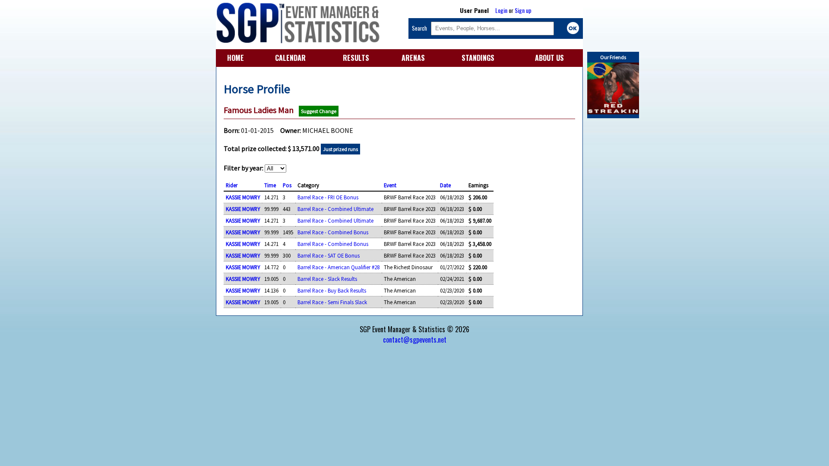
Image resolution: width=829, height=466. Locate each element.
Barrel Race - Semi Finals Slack (332, 302)
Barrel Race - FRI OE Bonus (327, 197)
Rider (231, 185)
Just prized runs (340, 149)
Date (445, 185)
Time (270, 185)
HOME (235, 58)
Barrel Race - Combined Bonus (332, 232)
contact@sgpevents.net (414, 339)
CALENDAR (290, 58)
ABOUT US (549, 58)
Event (390, 185)
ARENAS (413, 58)
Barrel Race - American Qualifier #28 (338, 267)
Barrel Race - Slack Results (327, 278)
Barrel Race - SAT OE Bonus (328, 255)
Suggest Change (318, 111)
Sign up (523, 10)
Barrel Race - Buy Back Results (331, 290)
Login (501, 10)
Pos (287, 185)
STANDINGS (478, 58)
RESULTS (356, 58)
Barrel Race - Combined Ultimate (335, 208)
